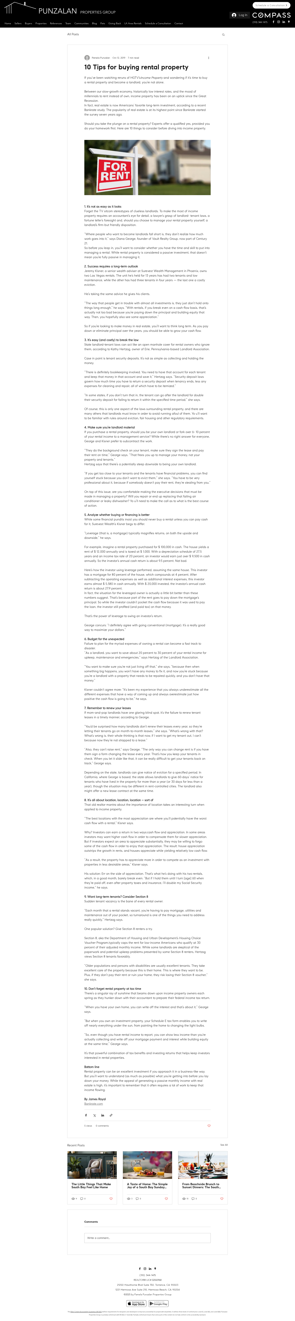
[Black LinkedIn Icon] (150, 1268)
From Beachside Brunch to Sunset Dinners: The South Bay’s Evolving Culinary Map (202, 1186)
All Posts (73, 34)
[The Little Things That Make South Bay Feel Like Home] (92, 1165)
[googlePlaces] (289, 22)
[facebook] (273, 22)
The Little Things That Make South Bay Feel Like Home (91, 1186)
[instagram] (278, 22)
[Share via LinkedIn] (102, 1115)
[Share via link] (111, 1115)
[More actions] (209, 58)
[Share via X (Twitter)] (94, 1115)
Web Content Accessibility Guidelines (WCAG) (86, 1312)
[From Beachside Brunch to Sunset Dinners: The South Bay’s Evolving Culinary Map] (203, 1165)
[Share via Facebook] (86, 1115)
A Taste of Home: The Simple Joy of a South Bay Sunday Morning (147, 1186)
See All (224, 1144)
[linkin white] (283, 22)
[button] (18, 23)
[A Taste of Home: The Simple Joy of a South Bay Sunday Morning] (147, 1165)
